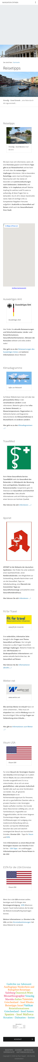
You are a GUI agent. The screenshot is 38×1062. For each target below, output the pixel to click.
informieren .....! (25, 505)
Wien (30, 992)
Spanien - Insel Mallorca (19, 1014)
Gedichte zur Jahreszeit (19, 984)
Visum (30, 834)
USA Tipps (13, 848)
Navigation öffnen (10, 2)
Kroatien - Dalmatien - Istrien (19, 1017)
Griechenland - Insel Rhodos (19, 1002)
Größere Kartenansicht (19, 288)
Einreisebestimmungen (22, 922)
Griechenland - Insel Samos (19, 1011)
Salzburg (10, 992)
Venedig (29, 995)
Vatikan (28, 1005)
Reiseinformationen (19, 1008)
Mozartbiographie (14, 995)
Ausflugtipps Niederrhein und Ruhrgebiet (19, 988)
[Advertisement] (19, 25)
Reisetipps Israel (14, 1005)
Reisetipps (25, 989)
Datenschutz (9, 1052)
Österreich (21, 992)
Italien (18, 999)
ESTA (8, 837)
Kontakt (18, 1050)
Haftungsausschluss (25, 1052)
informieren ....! (25, 598)
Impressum (28, 1050)
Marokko (10, 999)
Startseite (16, 62)
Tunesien (27, 999)
